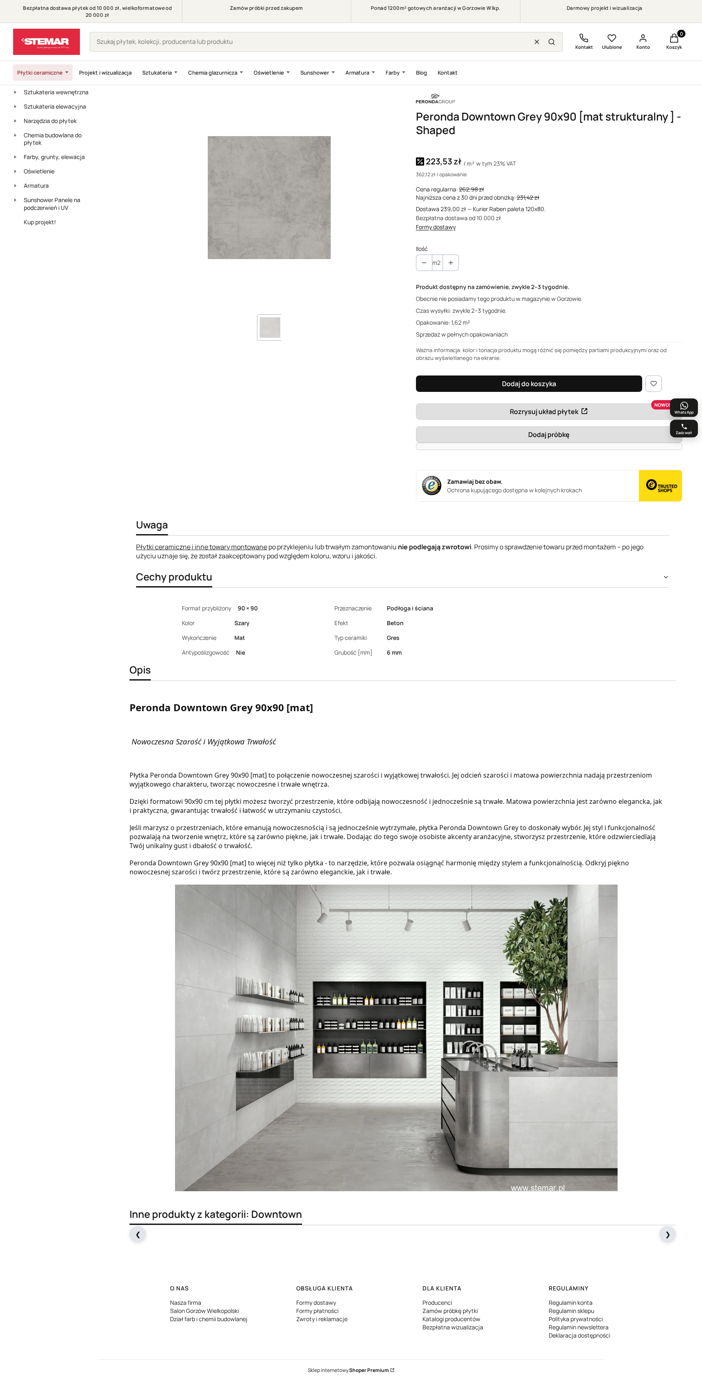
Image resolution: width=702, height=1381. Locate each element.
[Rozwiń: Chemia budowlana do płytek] (15, 135)
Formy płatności (317, 1311)
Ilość (422, 249)
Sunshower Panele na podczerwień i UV (52, 204)
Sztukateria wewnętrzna (56, 92)
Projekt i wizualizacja (105, 72)
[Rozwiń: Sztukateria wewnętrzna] (15, 92)
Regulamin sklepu (571, 1311)
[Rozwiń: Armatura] (15, 186)
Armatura (357, 72)
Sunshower (314, 72)
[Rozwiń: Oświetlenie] (15, 171)
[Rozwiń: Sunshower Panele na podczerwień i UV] (15, 200)
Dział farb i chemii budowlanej (209, 1319)
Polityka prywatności (576, 1319)
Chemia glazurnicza (212, 72)
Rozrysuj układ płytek (544, 411)
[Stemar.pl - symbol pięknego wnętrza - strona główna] (46, 42)
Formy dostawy (436, 227)
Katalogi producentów (451, 1319)
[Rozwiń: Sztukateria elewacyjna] (15, 107)
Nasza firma (185, 1302)
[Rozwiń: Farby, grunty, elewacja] (15, 157)
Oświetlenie (269, 72)
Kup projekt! (40, 222)
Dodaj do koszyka (529, 383)
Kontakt (448, 72)
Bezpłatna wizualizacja (453, 1327)
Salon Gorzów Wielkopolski (204, 1311)
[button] (551, 41)
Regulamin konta (571, 1302)
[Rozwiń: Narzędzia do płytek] (15, 121)
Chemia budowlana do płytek (53, 139)
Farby (393, 72)
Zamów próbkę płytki (450, 1311)
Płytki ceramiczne (40, 72)
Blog (421, 72)
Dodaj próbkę (549, 434)
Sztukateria (157, 72)
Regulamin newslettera (579, 1327)
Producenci (437, 1302)
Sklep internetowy (348, 1370)
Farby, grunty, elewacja (54, 157)
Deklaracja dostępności (579, 1335)
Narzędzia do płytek (50, 121)
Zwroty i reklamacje (322, 1319)
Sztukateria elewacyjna (55, 106)
